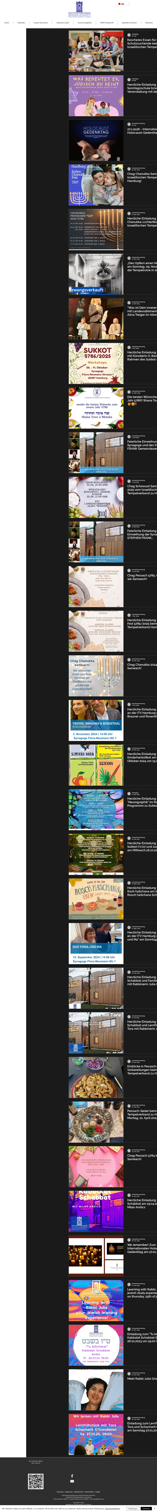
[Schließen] (154, 1508)
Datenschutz (69, 1492)
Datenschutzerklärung (112, 1509)
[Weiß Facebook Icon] (72, 1476)
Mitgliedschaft (78, 1492)
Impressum (60, 1492)
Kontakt (97, 1492)
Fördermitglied (89, 1492)
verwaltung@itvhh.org (96, 1499)
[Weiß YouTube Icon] (72, 1481)
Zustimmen (146, 1509)
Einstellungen (133, 1509)
